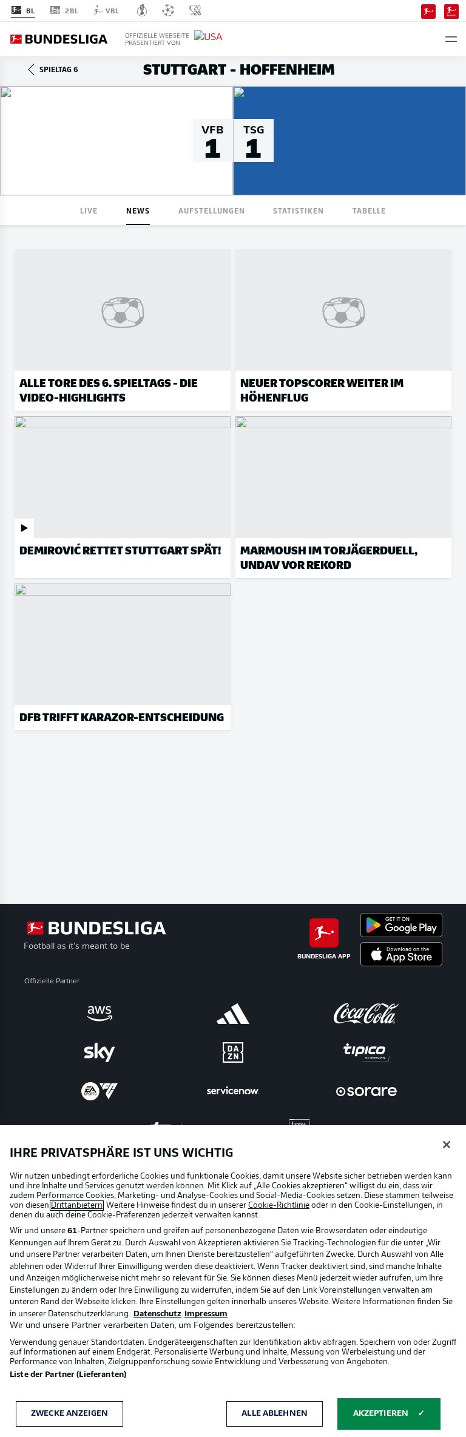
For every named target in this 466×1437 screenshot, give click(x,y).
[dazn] (233, 1052)
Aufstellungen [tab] (211, 210)
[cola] (366, 1013)
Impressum (206, 1314)
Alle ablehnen (274, 1414)
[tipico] (366, 1052)
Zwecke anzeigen (69, 1414)
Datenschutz (157, 1314)
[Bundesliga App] (428, 10)
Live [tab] (89, 210)
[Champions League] (168, 10)
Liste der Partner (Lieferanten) (68, 1375)
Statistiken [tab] (298, 210)
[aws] (99, 1014)
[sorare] (366, 1091)
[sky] (99, 1052)
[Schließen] (446, 1144)
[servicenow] (233, 1091)
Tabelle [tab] (369, 210)
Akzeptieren (380, 1414)
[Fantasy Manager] (451, 10)
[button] (451, 39)
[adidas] (233, 1013)
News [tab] (138, 210)
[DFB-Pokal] (142, 10)
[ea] (99, 1091)
